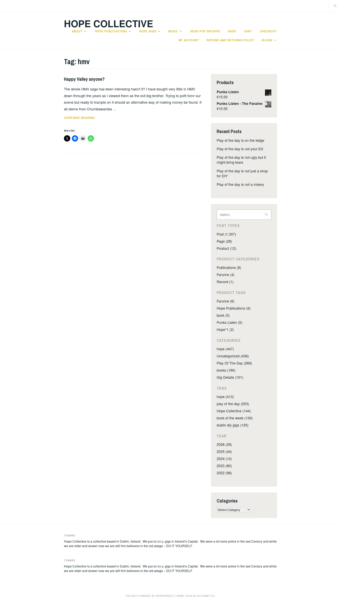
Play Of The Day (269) (234, 362)
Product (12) (226, 248)
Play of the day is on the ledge (240, 140)
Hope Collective (108, 23)
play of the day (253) (233, 403)
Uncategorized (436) (233, 355)
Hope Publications (111, 31)
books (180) (226, 370)
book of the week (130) (235, 417)
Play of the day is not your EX (240, 148)
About (77, 31)
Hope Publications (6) (234, 308)
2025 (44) (224, 451)
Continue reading (86, 118)
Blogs (267, 40)
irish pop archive (205, 31)
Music (173, 31)
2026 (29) (224, 444)
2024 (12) (224, 458)
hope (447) (225, 348)
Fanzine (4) (225, 274)
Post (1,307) (226, 234)
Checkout (268, 31)
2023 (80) (224, 465)
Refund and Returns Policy (230, 40)
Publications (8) (229, 267)
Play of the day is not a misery (240, 184)
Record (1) (225, 281)
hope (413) (225, 396)
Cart (248, 31)
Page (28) (224, 241)
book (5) (223, 315)
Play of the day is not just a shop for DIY (242, 173)
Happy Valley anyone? (84, 79)
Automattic (206, 596)
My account (189, 40)
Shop (232, 31)
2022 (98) (224, 472)
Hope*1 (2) (225, 329)
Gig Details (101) (230, 377)
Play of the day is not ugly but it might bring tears (241, 160)
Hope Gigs (147, 31)
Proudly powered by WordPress (149, 596)
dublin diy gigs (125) (232, 424)
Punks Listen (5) (229, 322)
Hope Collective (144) (234, 410)
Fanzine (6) (225, 300)
